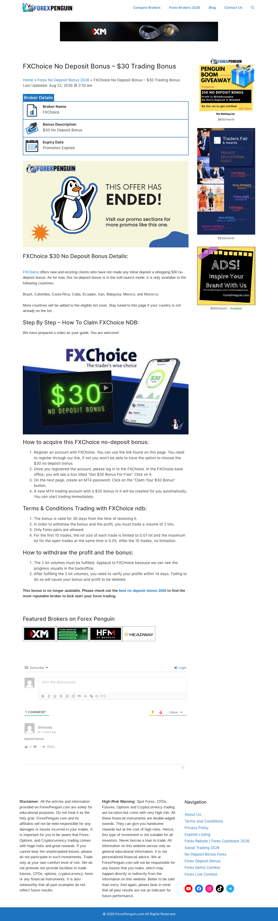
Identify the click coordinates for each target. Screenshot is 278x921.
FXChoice (31, 272)
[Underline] (55, 696)
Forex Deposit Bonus (202, 861)
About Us (193, 814)
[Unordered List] (73, 696)
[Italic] (49, 696)
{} (97, 695)
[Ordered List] (67, 696)
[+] (103, 695)
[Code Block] (85, 696)
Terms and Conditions (204, 821)
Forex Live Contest (201, 874)
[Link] (91, 696)
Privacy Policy (196, 828)
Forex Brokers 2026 (184, 7)
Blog (212, 7)
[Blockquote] (79, 696)
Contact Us (233, 7)
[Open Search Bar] (252, 7)
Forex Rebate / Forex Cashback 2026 (217, 841)
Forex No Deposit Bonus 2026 (63, 80)
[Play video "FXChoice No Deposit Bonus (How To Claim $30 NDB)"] (106, 387)
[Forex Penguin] (48, 7)
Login (182, 667)
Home (28, 80)
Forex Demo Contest (202, 867)
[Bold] (43, 696)
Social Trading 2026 (202, 848)
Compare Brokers (147, 7)
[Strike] (61, 696)
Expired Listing (197, 834)
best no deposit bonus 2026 (142, 591)
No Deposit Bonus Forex (206, 854)
